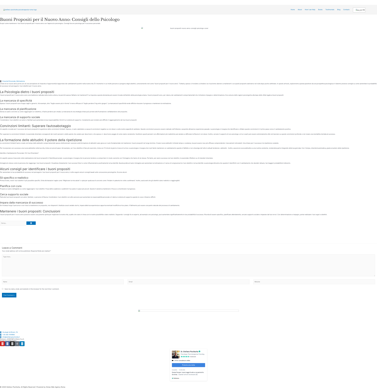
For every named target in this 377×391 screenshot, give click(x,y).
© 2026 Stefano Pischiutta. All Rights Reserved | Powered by (23, 387)
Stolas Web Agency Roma (55, 387)
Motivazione (20, 81)
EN (362, 10)
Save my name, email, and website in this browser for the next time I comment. (32, 289)
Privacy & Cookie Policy (8, 340)
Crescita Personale (9, 81)
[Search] (31, 223)
